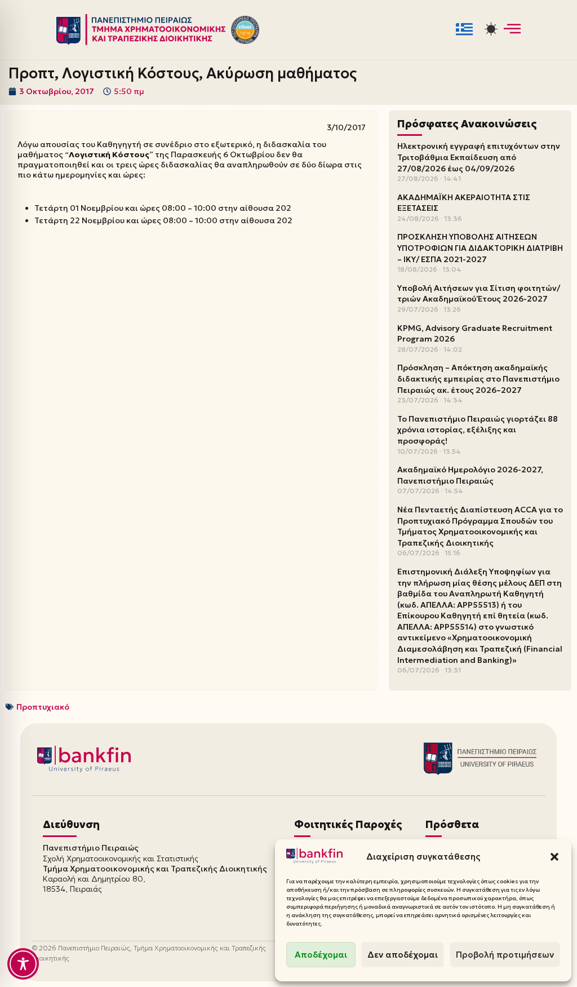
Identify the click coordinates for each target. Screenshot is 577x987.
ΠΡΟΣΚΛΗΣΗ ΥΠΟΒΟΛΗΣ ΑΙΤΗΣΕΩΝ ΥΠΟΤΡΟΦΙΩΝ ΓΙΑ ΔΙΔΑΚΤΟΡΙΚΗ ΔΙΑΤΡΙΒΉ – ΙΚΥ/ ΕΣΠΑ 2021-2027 (480, 248)
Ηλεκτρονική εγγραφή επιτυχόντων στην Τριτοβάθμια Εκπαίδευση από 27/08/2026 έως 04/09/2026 (478, 157)
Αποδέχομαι (321, 954)
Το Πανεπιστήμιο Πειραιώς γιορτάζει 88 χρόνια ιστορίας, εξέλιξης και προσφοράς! (477, 430)
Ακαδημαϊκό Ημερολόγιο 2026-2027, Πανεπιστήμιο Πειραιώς (470, 475)
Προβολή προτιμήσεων (505, 954)
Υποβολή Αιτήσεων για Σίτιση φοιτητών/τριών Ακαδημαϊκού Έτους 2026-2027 (478, 293)
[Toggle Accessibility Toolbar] (23, 964)
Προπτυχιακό (42, 707)
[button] (554, 856)
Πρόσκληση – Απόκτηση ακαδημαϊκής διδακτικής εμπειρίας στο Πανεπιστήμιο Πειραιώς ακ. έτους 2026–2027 (478, 378)
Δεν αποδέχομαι (402, 954)
